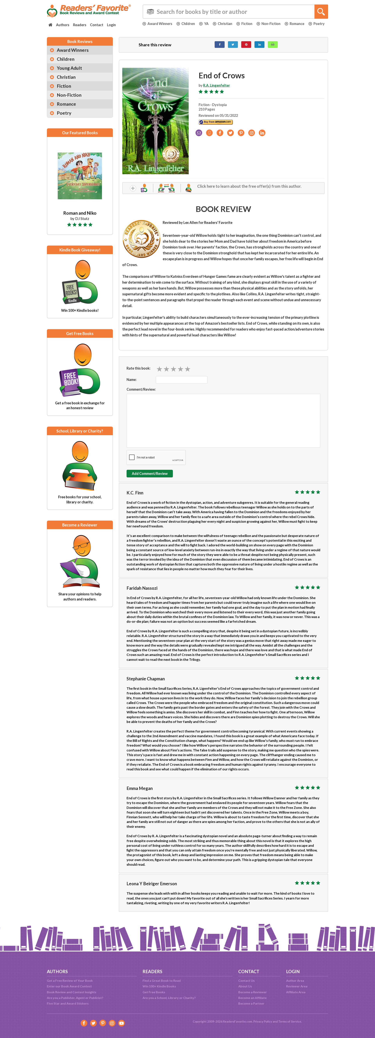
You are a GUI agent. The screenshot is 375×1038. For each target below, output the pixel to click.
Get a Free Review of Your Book (70, 980)
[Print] (273, 44)
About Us (245, 986)
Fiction (246, 23)
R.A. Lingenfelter (216, 85)
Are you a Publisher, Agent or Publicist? (75, 998)
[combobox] (235, 11)
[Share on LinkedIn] (259, 44)
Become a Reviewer (252, 992)
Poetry (319, 23)
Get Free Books (154, 992)
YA (206, 23)
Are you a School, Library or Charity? (169, 998)
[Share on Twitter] (233, 44)
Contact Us (246, 980)
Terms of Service (289, 1021)
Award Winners (159, 23)
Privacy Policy (262, 1021)
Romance (297, 23)
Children (188, 23)
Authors (62, 25)
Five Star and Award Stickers (68, 1003)
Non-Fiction (271, 23)
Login (111, 25)
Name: (132, 379)
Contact (96, 25)
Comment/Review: (141, 389)
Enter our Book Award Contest (69, 986)
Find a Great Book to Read (162, 980)
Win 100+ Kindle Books (159, 986)
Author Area (295, 980)
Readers (79, 25)
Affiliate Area (295, 992)
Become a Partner (251, 1003)
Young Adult (69, 68)
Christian (225, 23)
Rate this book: (138, 368)
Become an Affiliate (252, 998)
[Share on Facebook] (220, 44)
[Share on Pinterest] (246, 44)
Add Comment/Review (150, 473)
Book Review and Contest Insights (71, 992)
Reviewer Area (296, 986)
